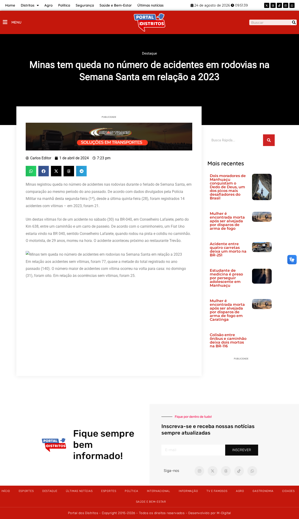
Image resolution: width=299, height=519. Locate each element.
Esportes (26, 491)
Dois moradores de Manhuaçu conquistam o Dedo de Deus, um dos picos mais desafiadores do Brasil (228, 187)
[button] (31, 171)
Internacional (158, 491)
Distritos (27, 5)
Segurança (85, 5)
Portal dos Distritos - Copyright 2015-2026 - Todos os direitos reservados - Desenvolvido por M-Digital (149, 513)
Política (64, 5)
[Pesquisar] (294, 22)
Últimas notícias (150, 5)
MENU (16, 22)
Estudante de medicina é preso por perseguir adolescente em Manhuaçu (226, 278)
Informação (188, 491)
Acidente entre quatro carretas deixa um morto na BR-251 (228, 249)
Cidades (288, 491)
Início (5, 491)
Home (10, 5)
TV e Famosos (216, 491)
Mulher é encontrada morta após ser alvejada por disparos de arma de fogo (227, 221)
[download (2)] (109, 136)
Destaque (149, 53)
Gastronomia (263, 491)
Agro (48, 5)
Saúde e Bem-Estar (116, 5)
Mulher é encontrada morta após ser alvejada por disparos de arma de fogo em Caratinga (227, 310)
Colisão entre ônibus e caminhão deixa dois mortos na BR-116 (228, 340)
